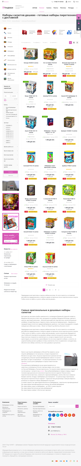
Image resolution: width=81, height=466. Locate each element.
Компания (5, 402)
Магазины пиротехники (6, 407)
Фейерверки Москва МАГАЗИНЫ (47, 32)
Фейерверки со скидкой (6, 411)
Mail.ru (49, 419)
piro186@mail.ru (55, 431)
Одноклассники (69, 415)
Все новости (13, 249)
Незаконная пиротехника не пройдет (7, 255)
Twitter (57, 415)
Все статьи (14, 273)
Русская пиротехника (39, 408)
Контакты (51, 423)
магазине (24, 363)
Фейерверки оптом (7, 405)
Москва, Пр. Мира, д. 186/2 (59, 434)
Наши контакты (22, 406)
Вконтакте (49, 415)
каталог (42, 371)
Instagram (61, 415)
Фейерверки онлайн (37, 403)
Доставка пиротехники (21, 415)
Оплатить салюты (23, 408)
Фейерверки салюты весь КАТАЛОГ (62, 32)
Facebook (53, 415)
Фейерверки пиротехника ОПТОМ (32, 32)
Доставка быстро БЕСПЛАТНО (77, 32)
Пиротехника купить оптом (8, 415)
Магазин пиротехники (21, 411)
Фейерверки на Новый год (37, 415)
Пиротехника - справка (22, 403)
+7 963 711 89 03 (56, 427)
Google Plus (73, 415)
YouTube (65, 415)
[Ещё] (77, 8)
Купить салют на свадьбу (38, 411)
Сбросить (10, 175)
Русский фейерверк (38, 406)
